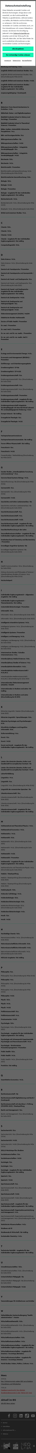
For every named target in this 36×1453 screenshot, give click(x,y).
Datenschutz (17, 61)
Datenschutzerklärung (21, 33)
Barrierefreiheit (27, 61)
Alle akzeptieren (18, 49)
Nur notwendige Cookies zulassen (18, 55)
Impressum (7, 61)
